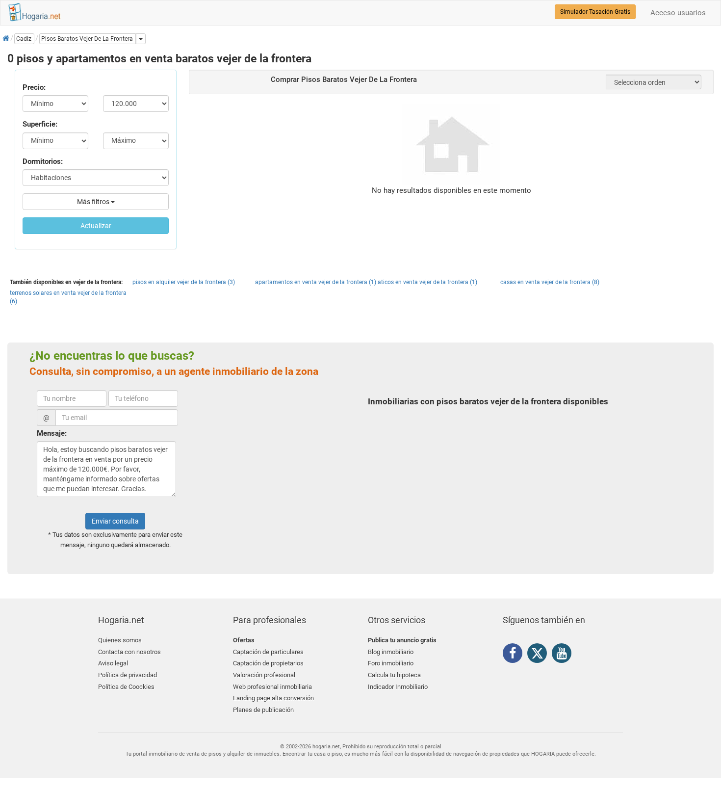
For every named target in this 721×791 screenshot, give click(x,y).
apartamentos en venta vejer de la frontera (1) (315, 282)
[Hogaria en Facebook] (515, 655)
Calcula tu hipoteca (394, 675)
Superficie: (40, 124)
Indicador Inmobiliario (398, 686)
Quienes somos (120, 640)
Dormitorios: (43, 161)
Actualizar (95, 226)
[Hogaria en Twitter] (539, 655)
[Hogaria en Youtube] (564, 655)
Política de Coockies (126, 686)
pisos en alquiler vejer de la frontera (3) (183, 282)
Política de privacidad (127, 675)
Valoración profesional (264, 675)
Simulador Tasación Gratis (595, 11)
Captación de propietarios (268, 663)
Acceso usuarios (678, 12)
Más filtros (94, 202)
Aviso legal (113, 663)
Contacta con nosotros (129, 652)
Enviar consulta (115, 521)
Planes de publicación (263, 709)
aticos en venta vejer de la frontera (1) (427, 282)
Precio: (34, 87)
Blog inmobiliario (390, 652)
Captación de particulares (268, 652)
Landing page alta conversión (273, 698)
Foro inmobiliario (390, 663)
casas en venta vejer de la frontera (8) (549, 282)
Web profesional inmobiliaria (272, 686)
